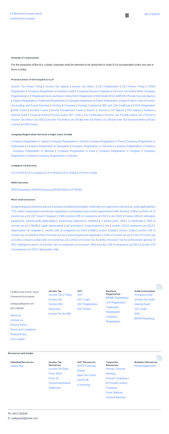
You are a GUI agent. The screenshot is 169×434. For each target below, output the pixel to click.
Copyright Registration (81, 100)
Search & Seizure (97, 110)
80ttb (93, 230)
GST (80, 294)
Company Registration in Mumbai (33, 151)
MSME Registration (117, 297)
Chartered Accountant (22, 18)
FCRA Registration (144, 105)
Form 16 (53, 378)
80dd (33, 235)
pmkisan (59, 206)
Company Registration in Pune (106, 141)
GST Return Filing (133, 86)
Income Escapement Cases (67, 110)
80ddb (34, 225)
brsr (107, 225)
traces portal (33, 239)
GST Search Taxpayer (44, 216)
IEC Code (75, 115)
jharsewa (37, 206)
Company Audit (65, 91)
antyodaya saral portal (83, 211)
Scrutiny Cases (39, 110)
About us (15, 315)
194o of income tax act (117, 235)
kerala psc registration (55, 211)
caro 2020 (116, 216)
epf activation (74, 225)
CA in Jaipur (69, 172)
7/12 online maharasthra (25, 211)
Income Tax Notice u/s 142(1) (28, 119)
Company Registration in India (76, 151)
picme (48, 206)
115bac (134, 211)
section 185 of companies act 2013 (87, 216)
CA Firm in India (87, 172)
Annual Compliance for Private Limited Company (117, 383)
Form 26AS (55, 373)
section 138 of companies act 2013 (118, 244)
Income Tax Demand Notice (130, 119)
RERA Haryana (42, 189)
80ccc (20, 239)
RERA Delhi (60, 189)
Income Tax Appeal (57, 86)
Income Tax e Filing (60, 294)
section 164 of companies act (61, 244)
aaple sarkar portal (52, 225)
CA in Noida (53, 172)
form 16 (37, 244)
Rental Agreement (145, 365)
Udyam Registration (24, 100)
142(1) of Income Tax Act (85, 239)
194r (122, 220)
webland (71, 206)
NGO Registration (83, 96)
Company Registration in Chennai (92, 146)
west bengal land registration (85, 235)
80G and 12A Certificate (116, 105)
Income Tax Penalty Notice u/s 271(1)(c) (129, 115)
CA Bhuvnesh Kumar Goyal (26, 13)
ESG (113, 96)
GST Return (84, 309)
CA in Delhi (18, 172)
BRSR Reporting (144, 318)
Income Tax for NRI (60, 313)
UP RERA (76, 189)
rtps (42, 249)
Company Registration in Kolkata (134, 146)
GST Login (83, 299)
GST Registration (108, 86)
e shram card (109, 220)
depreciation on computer (26, 230)
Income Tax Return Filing (26, 86)
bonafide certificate (89, 206)
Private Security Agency (141, 96)
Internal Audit (19, 115)
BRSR (121, 96)
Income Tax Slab (58, 368)
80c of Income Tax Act (115, 239)
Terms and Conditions (23, 329)
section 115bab (107, 230)
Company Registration (41, 91)
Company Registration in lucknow (57, 155)
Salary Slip (16, 365)
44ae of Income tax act (52, 235)
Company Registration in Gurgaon (119, 151)
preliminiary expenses (72, 220)
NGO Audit (102, 96)
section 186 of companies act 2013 (66, 230)
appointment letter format (112, 211)
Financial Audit (39, 115)
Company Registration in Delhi (68, 141)
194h (62, 216)
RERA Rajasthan (21, 189)
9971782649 (152, 14)
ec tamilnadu (135, 220)
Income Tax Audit (124, 91)
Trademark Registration (51, 100)
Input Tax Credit (86, 375)
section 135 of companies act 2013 (132, 225)
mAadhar (93, 220)
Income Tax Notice (83, 86)
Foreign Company (89, 105)
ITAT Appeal (134, 110)
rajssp (26, 206)
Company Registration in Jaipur (29, 141)
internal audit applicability (41, 220)
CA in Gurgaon (35, 172)
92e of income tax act (55, 239)
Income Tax (55, 299)
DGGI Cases (19, 110)
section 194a (88, 244)
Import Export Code (131, 100)
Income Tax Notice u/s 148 (96, 119)
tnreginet (16, 206)
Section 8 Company (64, 105)
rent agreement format (114, 206)
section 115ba (127, 230)
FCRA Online (30, 124)
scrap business (93, 225)
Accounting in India (59, 96)
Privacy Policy (18, 324)
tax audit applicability (141, 206)
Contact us (16, 320)
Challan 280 (131, 216)
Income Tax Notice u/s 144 (63, 119)
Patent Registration (107, 100)
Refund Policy (18, 334)
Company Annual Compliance (94, 91)
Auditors (149, 110)
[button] (127, 15)
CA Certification (93, 115)
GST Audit (141, 309)
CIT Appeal (117, 110)
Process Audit (58, 115)
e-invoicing (83, 384)
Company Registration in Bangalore (48, 146)
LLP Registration (36, 96)
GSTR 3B (83, 380)
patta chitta (52, 249)
